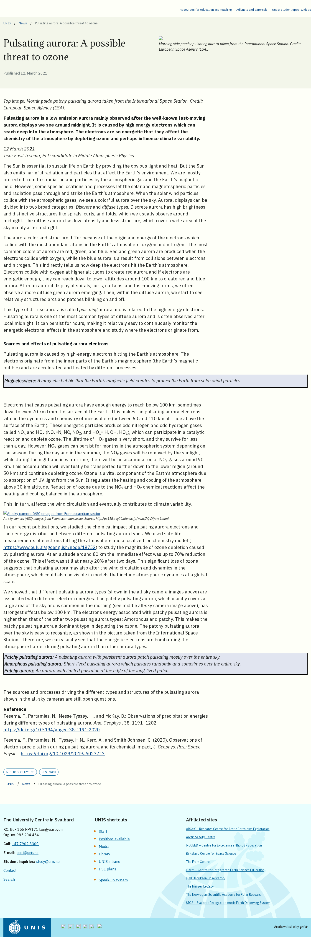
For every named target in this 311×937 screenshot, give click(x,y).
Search (9, 879)
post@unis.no (27, 852)
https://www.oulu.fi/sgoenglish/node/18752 (49, 547)
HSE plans (107, 869)
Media (104, 846)
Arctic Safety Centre (200, 837)
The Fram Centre (198, 862)
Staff (103, 831)
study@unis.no (48, 861)
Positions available (114, 839)
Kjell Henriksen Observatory (205, 878)
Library (104, 854)
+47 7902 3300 (25, 843)
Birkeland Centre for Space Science (211, 854)
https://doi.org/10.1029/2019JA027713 (63, 754)
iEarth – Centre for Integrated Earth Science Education (225, 870)
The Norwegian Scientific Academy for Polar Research (224, 895)
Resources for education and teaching (206, 10)
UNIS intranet (110, 861)
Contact (9, 870)
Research (49, 772)
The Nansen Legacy (200, 886)
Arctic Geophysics (20, 772)
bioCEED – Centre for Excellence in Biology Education (224, 845)
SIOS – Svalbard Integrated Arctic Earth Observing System (228, 903)
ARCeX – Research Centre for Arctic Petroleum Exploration (228, 829)
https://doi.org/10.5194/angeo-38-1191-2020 (51, 730)
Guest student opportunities (291, 10)
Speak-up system (113, 880)
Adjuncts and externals (252, 10)
